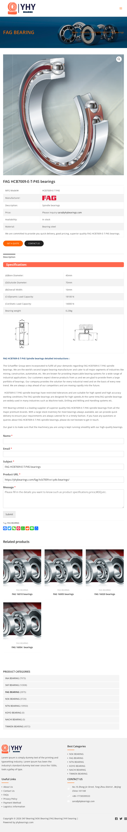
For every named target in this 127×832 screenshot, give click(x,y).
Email (7, 448)
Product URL (11, 474)
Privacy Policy (10, 798)
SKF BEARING (12, 685)
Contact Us (9, 790)
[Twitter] (121, 818)
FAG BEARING (12, 692)
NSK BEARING (12, 698)
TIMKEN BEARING (14, 726)
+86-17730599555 (81, 796)
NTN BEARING (12, 705)
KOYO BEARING (13, 712)
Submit (9, 514)
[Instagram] (125, 818)
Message (9, 487)
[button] (119, 59)
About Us (8, 786)
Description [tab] (9, 256)
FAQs (6, 794)
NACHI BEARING (13, 719)
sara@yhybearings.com (70, 212)
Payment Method (12, 802)
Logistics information (14, 806)
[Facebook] (116, 818)
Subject (8, 461)
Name (8, 436)
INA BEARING (12, 678)
